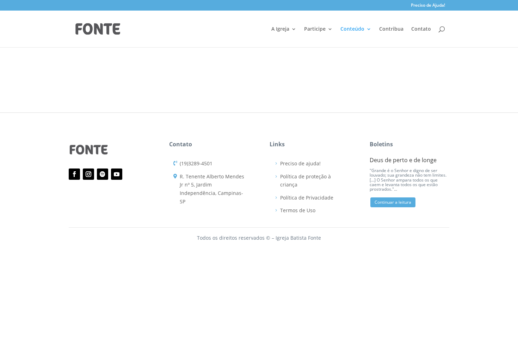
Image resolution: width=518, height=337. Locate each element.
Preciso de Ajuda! (428, 5)
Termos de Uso (297, 210)
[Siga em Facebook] (74, 174)
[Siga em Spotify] (102, 174)
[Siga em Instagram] (88, 174)
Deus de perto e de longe (403, 160)
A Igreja (280, 29)
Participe (315, 29)
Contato (421, 29)
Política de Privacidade (306, 197)
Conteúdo (352, 29)
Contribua (391, 29)
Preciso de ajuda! (300, 163)
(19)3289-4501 (196, 163)
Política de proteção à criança (305, 180)
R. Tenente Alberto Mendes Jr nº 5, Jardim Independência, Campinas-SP (212, 189)
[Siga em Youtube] (116, 174)
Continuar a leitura (393, 202)
